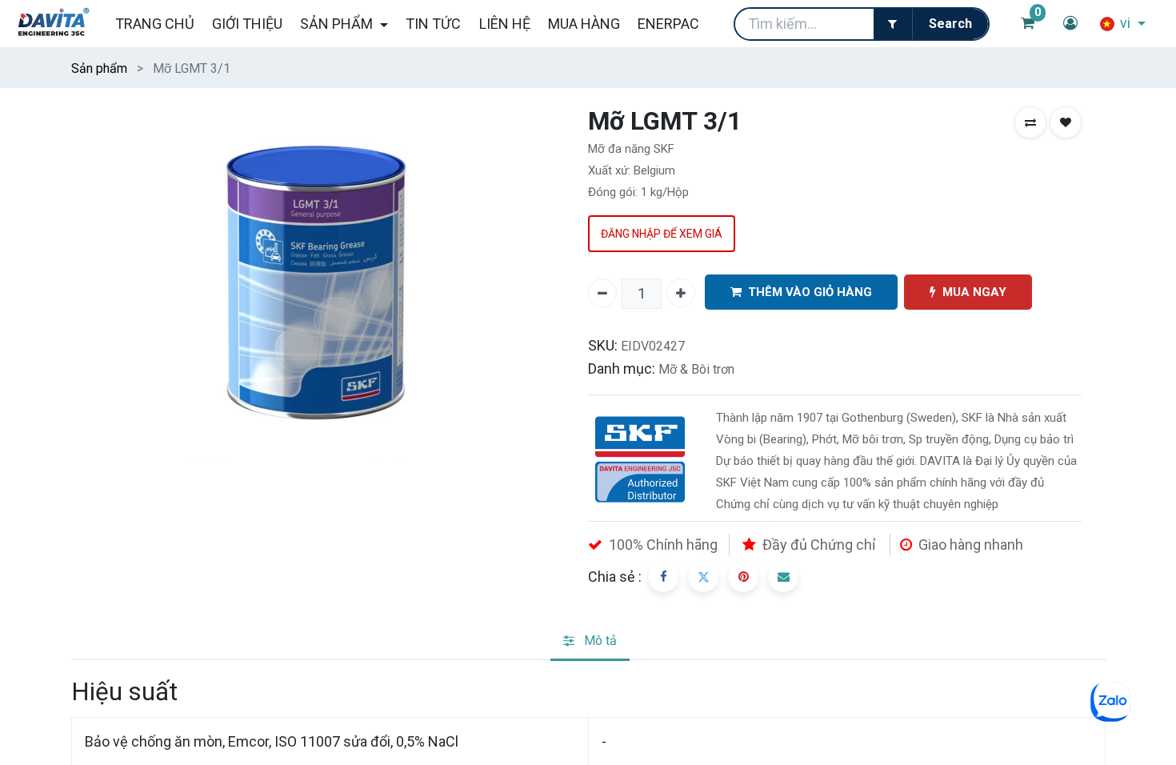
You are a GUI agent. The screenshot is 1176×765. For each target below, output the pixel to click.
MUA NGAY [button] (974, 292)
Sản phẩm (99, 68)
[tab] (590, 642)
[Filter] (893, 24)
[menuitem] (154, 23)
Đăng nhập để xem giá (661, 233)
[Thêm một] (680, 292)
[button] (1030, 122)
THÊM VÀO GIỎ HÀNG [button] (810, 292)
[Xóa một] (602, 292)
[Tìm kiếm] (950, 24)
